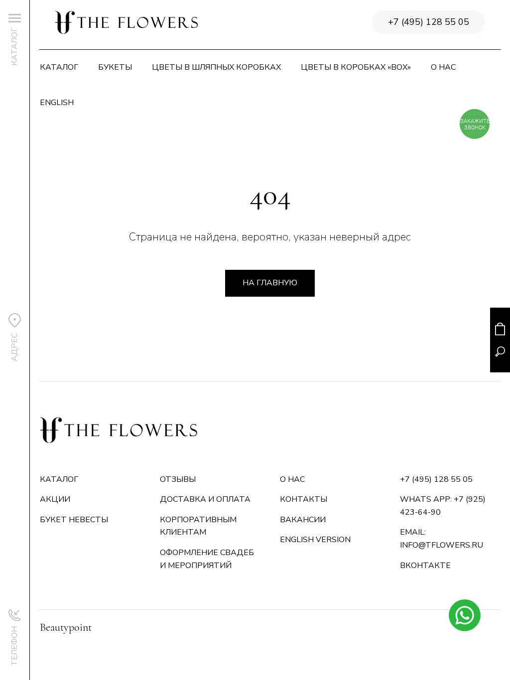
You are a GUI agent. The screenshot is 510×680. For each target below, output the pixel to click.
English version (315, 539)
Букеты (115, 67)
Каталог (59, 67)
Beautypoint (66, 627)
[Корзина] (500, 329)
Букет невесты (74, 519)
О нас (443, 67)
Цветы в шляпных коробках (216, 67)
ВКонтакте (425, 565)
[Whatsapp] (464, 615)
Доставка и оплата (205, 499)
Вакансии (303, 519)
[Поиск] (500, 351)
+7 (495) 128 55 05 (428, 22)
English (57, 102)
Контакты (303, 499)
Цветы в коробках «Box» (356, 67)
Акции (55, 499)
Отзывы (178, 479)
